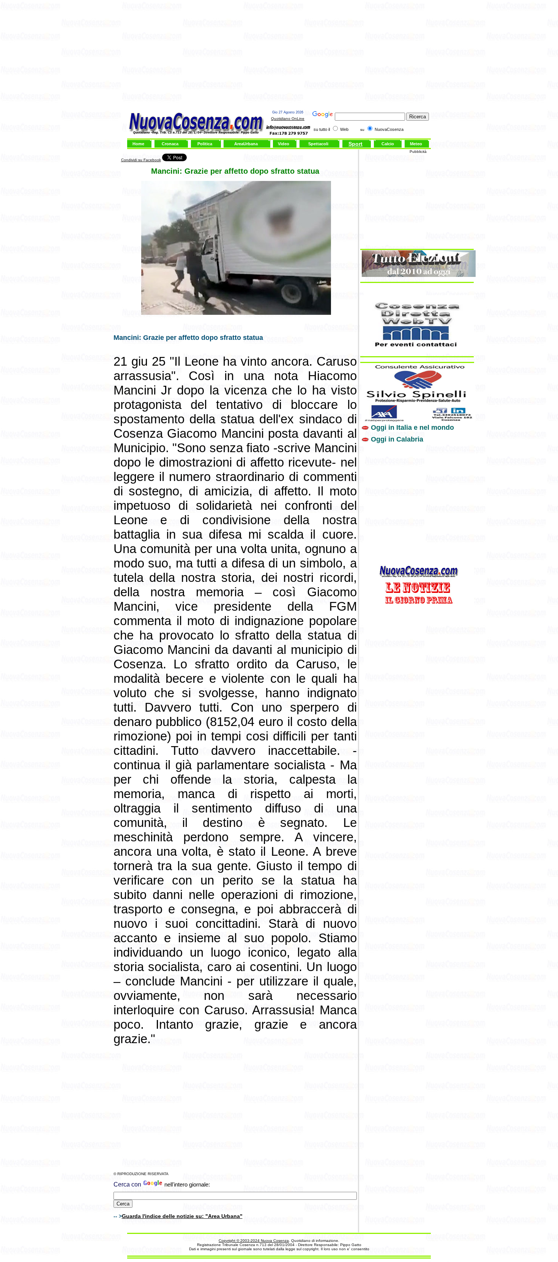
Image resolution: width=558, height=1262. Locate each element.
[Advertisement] (279, 56)
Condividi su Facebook (141, 160)
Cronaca (170, 143)
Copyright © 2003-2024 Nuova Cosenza (254, 1240)
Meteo (416, 143)
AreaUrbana (246, 143)
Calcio (387, 143)
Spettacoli (318, 143)
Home (138, 143)
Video (283, 143)
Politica (204, 143)
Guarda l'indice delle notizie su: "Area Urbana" (182, 1216)
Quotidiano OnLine (287, 118)
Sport (355, 144)
